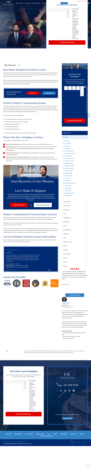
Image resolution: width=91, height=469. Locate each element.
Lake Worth (66, 233)
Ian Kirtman (66, 303)
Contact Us (64, 3)
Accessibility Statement (46, 436)
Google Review (65, 284)
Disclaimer (5, 441)
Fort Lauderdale (66, 229)
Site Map (81, 434)
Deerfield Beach (66, 217)
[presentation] (4, 52)
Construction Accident (70, 153)
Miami (64, 237)
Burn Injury (67, 146)
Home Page (8, 434)
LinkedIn (13, 269)
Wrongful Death (68, 195)
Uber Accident (68, 188)
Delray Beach (66, 221)
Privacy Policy (12, 441)
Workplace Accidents (69, 193)
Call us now (6, 20)
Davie (64, 213)
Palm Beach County (67, 241)
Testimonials (63, 434)
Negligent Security (69, 163)
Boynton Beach (66, 201)
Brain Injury (67, 141)
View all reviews (75, 295)
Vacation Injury (68, 190)
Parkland (65, 245)
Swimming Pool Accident (70, 183)
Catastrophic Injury (69, 151)
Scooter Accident (68, 175)
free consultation (19, 205)
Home (17, 3)
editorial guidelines (73, 350)
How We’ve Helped (36, 3)
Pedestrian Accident (69, 168)
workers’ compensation (30, 106)
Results (55, 434)
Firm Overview (18, 434)
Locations (53, 3)
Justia (17, 269)
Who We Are (27, 3)
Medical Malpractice (69, 158)
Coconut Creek (66, 205)
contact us (33, 93)
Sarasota (65, 258)
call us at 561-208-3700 (43, 205)
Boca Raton (65, 137)
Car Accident (67, 148)
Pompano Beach (67, 253)
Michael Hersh (11, 250)
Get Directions (67, 418)
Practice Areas (45, 3)
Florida (64, 225)
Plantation (65, 249)
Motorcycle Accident (69, 160)
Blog (58, 3)
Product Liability (68, 173)
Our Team (21, 3)
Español (71, 3)
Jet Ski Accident (68, 156)
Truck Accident (68, 185)
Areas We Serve (40, 434)
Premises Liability (69, 170)
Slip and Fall (67, 178)
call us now (49, 93)
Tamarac (65, 266)
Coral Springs (66, 209)
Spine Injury (67, 180)
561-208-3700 (83, 3)
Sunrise (65, 262)
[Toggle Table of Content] (17, 65)
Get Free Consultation (67, 42)
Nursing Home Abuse (69, 165)
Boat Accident (68, 143)
